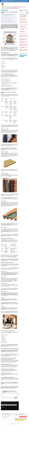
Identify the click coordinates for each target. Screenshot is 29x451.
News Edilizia (25, 55)
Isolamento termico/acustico (4, 10)
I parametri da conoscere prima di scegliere (6, 19)
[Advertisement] (14, 433)
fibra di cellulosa (6, 252)
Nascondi (14, 14)
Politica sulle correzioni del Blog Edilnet (6, 415)
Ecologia (24, 6)
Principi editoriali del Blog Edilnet (5, 416)
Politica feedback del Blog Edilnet (6, 417)
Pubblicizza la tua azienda (10, 0)
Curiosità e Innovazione (22, 55)
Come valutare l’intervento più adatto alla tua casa (7, 20)
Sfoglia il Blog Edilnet (3, 6)
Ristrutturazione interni (9, 6)
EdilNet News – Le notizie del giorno (5, 0)
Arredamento (20, 6)
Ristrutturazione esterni (15, 6)
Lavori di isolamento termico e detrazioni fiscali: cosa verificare (9, 21)
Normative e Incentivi (22, 56)
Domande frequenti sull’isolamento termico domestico (8, 22)
